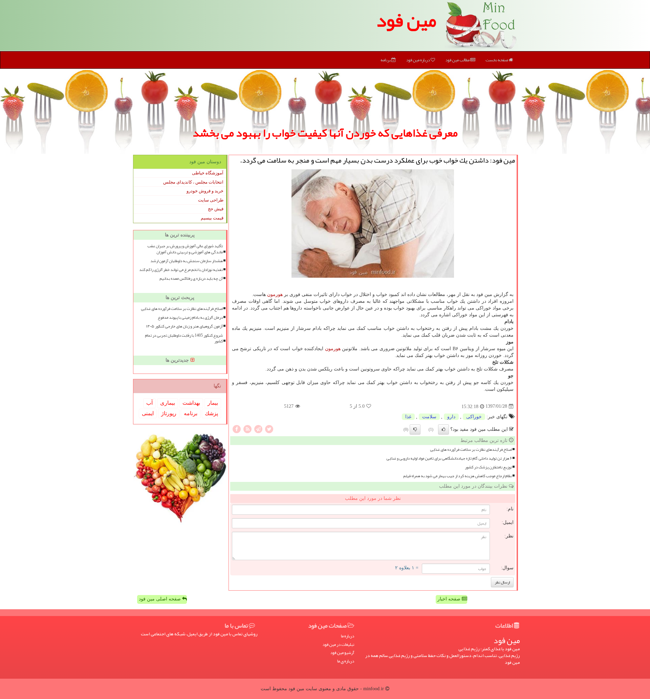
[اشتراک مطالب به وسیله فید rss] (247, 428)
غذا (408, 416)
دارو (451, 416)
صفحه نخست (497, 60)
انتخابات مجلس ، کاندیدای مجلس (193, 182)
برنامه (386, 60)
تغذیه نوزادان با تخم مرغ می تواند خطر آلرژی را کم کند (181, 270)
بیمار (213, 403)
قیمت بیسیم (212, 217)
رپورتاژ (168, 413)
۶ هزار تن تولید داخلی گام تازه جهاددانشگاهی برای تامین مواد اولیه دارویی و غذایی (449, 458)
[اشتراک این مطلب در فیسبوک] (236, 428)
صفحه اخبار (449, 598)
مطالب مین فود (457, 60)
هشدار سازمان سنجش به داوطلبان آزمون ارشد (186, 261)
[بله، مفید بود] (443, 429)
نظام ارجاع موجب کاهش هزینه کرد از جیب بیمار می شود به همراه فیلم (457, 476)
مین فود (406, 20)
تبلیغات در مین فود (338, 645)
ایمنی (148, 413)
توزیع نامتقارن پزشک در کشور (488, 467)
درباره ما (347, 636)
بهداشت (191, 403)
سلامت (429, 416)
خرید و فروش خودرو (205, 190)
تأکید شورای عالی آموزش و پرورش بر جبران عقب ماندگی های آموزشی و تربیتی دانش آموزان (185, 249)
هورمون (275, 294)
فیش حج (215, 208)
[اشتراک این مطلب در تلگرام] (258, 428)
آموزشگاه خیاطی (207, 172)
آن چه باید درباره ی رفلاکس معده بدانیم (191, 278)
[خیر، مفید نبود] (415, 429)
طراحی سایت (210, 200)
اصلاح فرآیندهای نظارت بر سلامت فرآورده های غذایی (471, 449)
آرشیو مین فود (342, 653)
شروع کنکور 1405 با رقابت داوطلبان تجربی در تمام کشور (184, 338)
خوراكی (474, 416)
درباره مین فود (418, 60)
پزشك (211, 413)
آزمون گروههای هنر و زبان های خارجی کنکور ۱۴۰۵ (184, 326)
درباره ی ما (345, 661)
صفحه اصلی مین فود (160, 598)
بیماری (167, 403)
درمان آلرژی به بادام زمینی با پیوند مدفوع (190, 317)
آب (149, 403)
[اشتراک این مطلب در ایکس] (269, 428)
